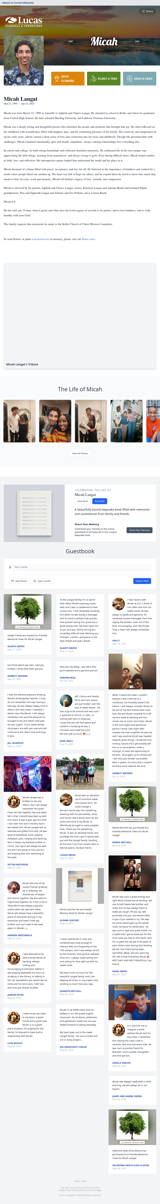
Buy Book (100, 501)
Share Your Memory (139, 530)
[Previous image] (112, 671)
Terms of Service (88, 1190)
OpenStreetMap (83, 1195)
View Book (82, 501)
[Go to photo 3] (134, 687)
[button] (28, 612)
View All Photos (80, 453)
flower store (88, 239)
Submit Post (142, 580)
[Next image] (153, 671)
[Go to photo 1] (130, 687)
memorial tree (41, 239)
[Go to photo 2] (132, 687)
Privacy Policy (71, 1190)
